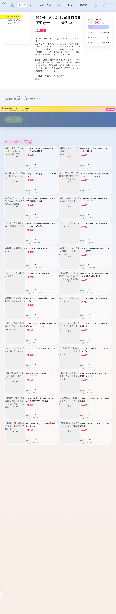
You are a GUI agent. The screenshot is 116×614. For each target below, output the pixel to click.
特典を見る (110, 109)
